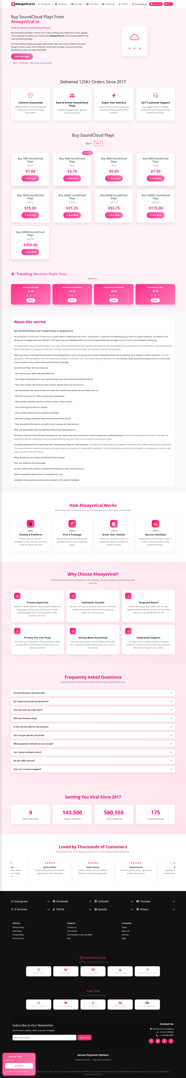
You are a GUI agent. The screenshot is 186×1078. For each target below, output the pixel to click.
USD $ (88, 143)
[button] (30, 901)
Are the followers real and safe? (29, 693)
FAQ (69, 938)
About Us (126, 931)
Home (124, 927)
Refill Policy (17, 931)
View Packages (22, 56)
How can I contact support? (27, 769)
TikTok (124, 4)
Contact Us (71, 927)
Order (30, 300)
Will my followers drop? (25, 718)
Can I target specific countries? (29, 735)
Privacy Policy (18, 934)
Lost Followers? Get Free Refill (79, 934)
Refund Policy (18, 927)
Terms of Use (18, 938)
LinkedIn (78, 4)
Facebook (63, 4)
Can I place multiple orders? (28, 752)
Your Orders (157, 4)
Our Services (140, 4)
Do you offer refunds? (24, 760)
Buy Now (31, 178)
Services (125, 934)
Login (169, 4)
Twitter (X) (110, 4)
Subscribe (84, 1037)
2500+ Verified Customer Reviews (41, 63)
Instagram (45, 4)
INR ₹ (98, 143)
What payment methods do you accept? (34, 743)
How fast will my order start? (28, 709)
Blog (124, 938)
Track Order (72, 931)
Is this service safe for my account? (31, 726)
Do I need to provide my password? (31, 701)
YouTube (93, 4)
